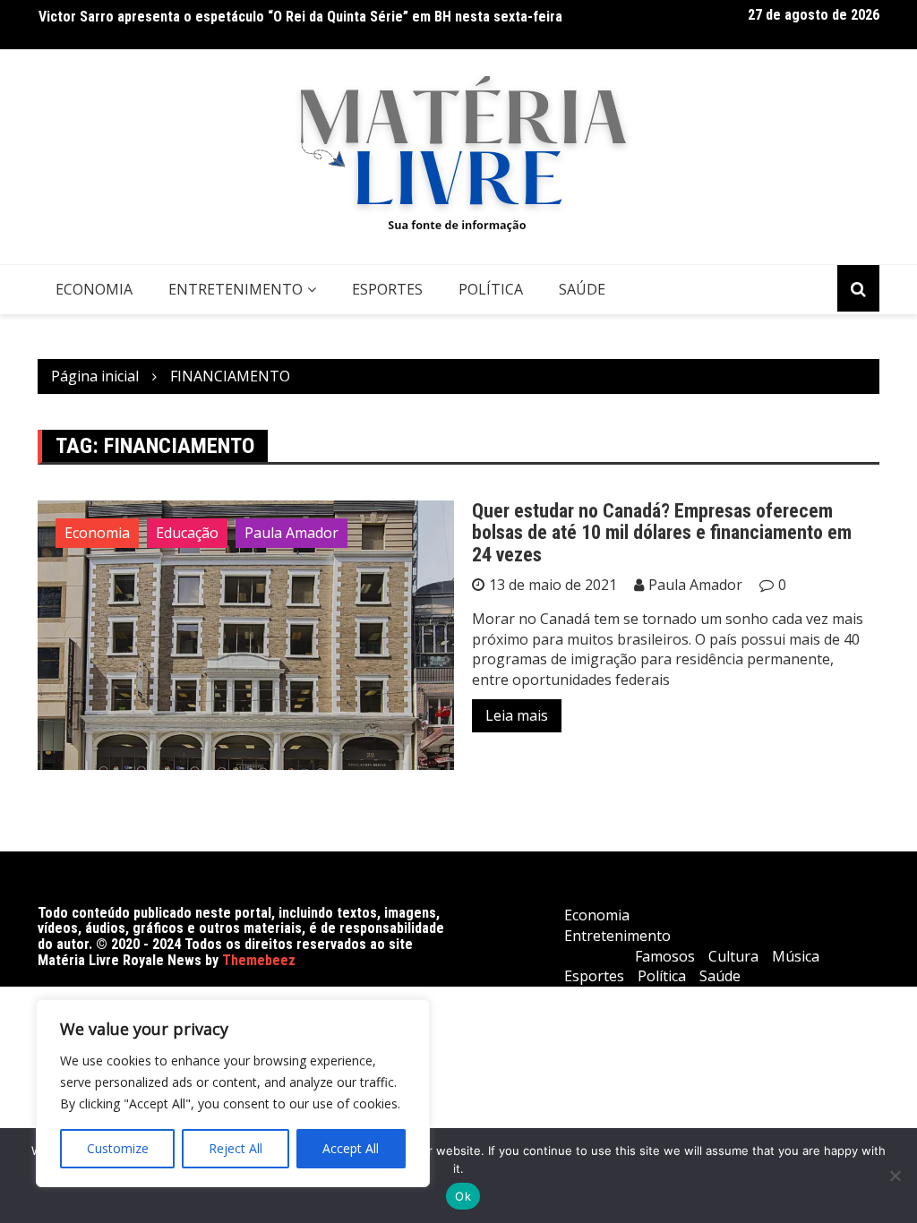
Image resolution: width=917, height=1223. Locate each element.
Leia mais (516, 715)
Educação (187, 533)
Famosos (665, 956)
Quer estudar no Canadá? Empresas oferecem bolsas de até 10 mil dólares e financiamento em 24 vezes (662, 532)
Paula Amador (291, 533)
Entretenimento (235, 289)
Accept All (350, 1148)
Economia (94, 289)
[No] (895, 1176)
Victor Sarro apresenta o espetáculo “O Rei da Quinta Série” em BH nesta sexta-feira (300, 16)
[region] (233, 1093)
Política (490, 289)
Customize (118, 1148)
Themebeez (259, 960)
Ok (463, 1196)
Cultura (733, 956)
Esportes (387, 289)
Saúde (582, 289)
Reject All (235, 1148)
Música (795, 956)
